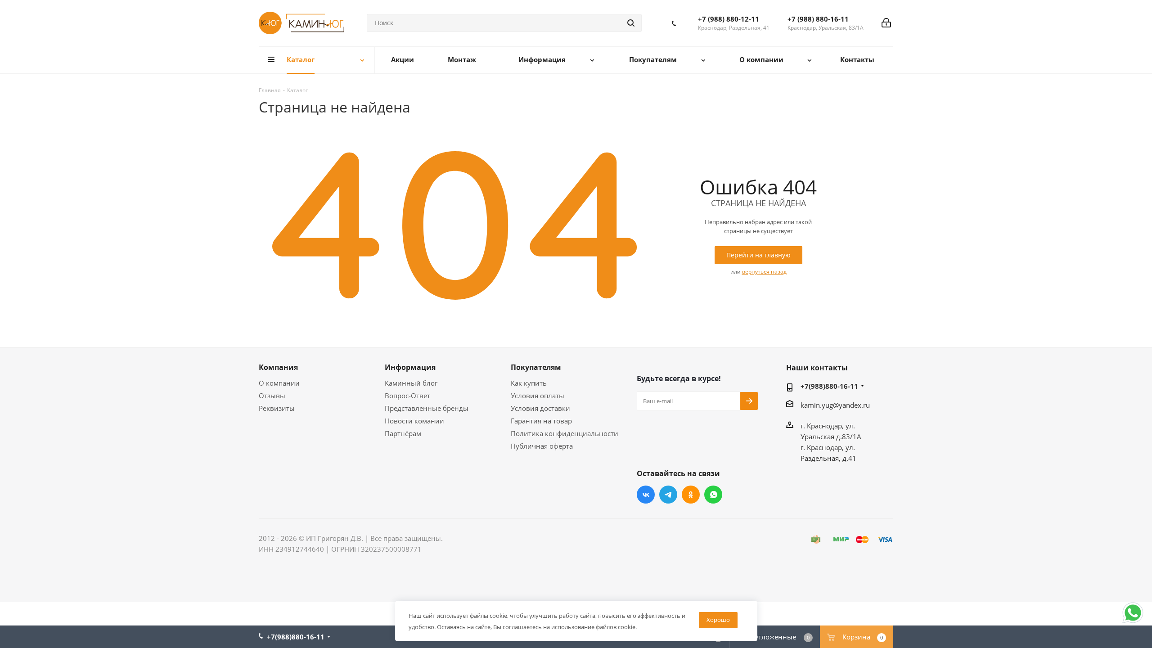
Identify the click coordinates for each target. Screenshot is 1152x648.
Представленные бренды (426, 408)
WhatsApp (713, 495)
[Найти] (631, 23)
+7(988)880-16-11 (829, 386)
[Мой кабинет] (886, 23)
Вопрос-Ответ (407, 395)
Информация (410, 367)
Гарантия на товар (541, 420)
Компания (278, 367)
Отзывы (272, 395)
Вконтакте (646, 495)
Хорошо (718, 620)
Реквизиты (277, 408)
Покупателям (536, 367)
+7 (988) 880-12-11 (728, 19)
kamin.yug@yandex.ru (835, 405)
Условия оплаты (537, 395)
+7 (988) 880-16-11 (818, 19)
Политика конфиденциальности (564, 433)
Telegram (668, 495)
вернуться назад (764, 271)
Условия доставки (540, 408)
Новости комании (414, 420)
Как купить (529, 382)
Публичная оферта (542, 445)
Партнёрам (403, 433)
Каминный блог (411, 382)
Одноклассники (691, 495)
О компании (279, 382)
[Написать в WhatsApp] (1132, 622)
